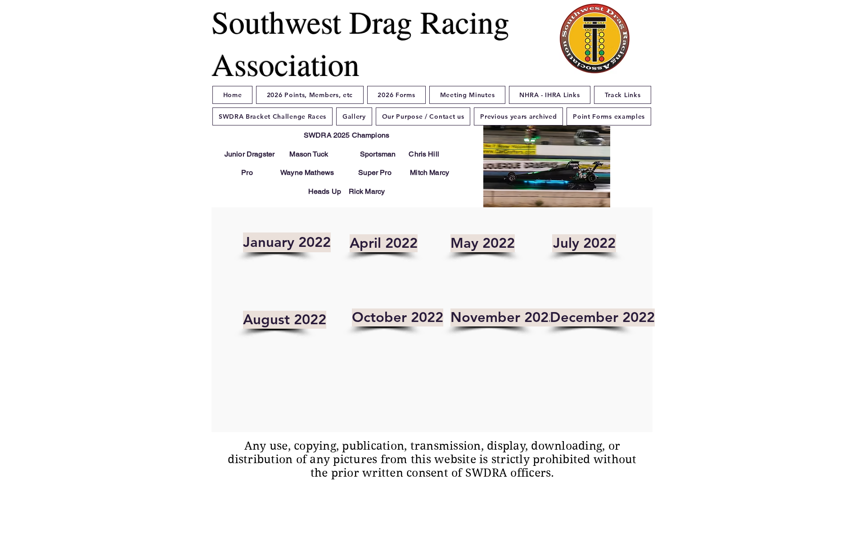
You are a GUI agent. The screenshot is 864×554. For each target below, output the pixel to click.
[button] (546, 166)
